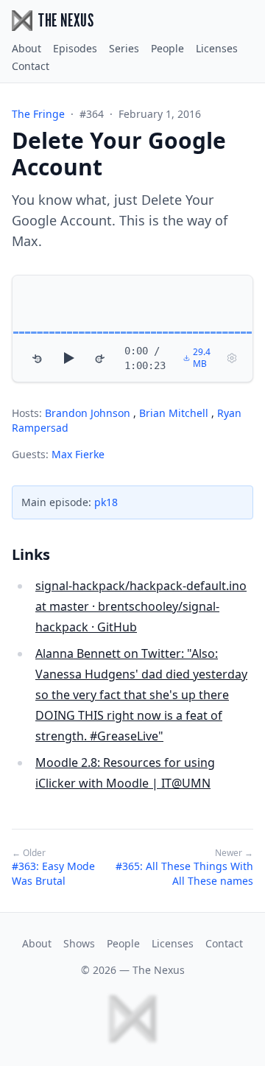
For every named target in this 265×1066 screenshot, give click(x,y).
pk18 (106, 502)
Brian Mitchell (175, 413)
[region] (132, 328)
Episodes (75, 48)
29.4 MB (202, 358)
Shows (79, 943)
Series (124, 48)
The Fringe (38, 114)
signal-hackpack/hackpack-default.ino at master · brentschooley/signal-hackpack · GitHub (141, 606)
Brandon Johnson (89, 413)
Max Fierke (78, 454)
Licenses (217, 48)
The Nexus (158, 970)
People (167, 48)
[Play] (68, 358)
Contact (30, 66)
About (26, 48)
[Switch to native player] (232, 358)
